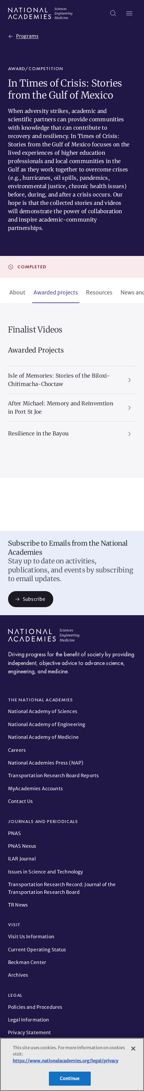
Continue (69, 1078)
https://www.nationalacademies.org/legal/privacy (65, 1061)
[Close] (133, 1048)
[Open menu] (129, 13)
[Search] (113, 13)
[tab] (17, 293)
